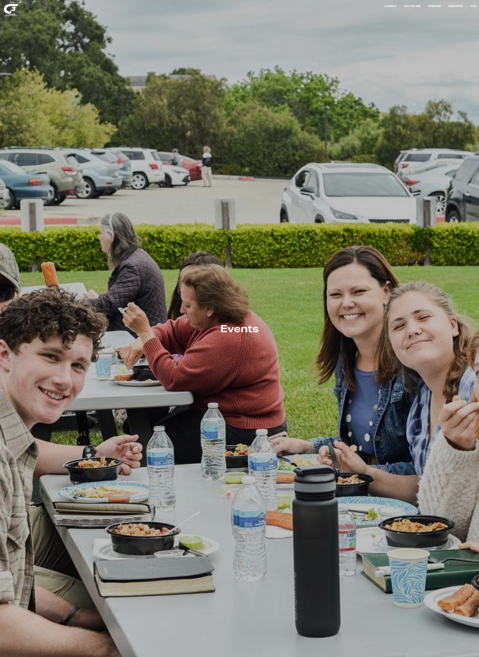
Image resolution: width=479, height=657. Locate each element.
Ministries (455, 6)
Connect (390, 6)
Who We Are (412, 6)
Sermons (434, 6)
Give (473, 6)
